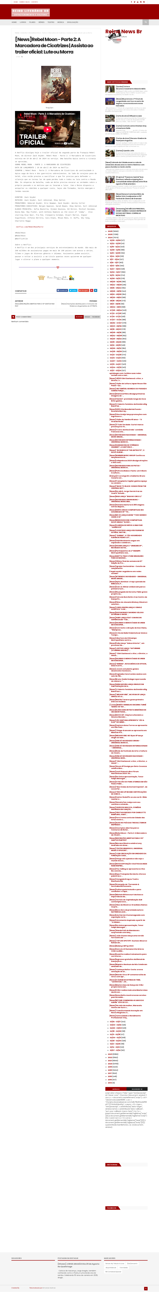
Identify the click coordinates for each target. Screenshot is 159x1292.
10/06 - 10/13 (115, 278)
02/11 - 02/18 (115, 1034)
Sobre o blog (24, 2)
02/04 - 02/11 (115, 1037)
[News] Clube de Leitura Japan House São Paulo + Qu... (128, 384)
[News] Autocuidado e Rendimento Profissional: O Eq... (125, 1017)
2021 (110, 1060)
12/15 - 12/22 (115, 247)
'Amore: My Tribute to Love (114, 1264)
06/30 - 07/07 (116, 323)
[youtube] (137, 2)
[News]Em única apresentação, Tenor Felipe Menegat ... (126, 777)
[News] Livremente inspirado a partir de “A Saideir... (127, 921)
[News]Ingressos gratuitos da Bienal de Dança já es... (127, 960)
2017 (110, 1073)
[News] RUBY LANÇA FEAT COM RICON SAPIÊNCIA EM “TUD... (125, 618)
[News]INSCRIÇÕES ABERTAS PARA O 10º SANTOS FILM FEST (126, 839)
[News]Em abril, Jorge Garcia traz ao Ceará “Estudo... (125, 492)
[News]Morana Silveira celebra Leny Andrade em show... (125, 844)
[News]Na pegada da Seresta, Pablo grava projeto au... (128, 593)
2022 (110, 1057)
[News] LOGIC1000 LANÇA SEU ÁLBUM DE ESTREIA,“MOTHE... (126, 531)
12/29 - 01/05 (115, 240)
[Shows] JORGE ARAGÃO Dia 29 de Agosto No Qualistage (78, 1265)
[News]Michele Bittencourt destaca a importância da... (126, 895)
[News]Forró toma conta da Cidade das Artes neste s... (127, 818)
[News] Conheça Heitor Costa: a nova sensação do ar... (126, 970)
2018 (110, 1070)
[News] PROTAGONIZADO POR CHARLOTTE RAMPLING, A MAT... (127, 813)
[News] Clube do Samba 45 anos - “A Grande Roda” (125, 420)
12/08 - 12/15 (115, 250)
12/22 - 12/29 (115, 243)
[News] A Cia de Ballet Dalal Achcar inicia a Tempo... (128, 634)
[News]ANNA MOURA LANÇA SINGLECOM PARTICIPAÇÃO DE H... (126, 685)
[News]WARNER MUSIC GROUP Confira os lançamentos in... (127, 456)
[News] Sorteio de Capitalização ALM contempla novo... (125, 901)
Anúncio (116, 1089)
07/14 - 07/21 (115, 316)
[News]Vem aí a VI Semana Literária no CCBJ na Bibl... (126, 950)
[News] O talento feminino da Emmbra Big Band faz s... (128, 690)
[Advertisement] (119, 62)
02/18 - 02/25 (115, 1031)
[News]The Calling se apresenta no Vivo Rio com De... (127, 870)
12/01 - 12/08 (115, 253)
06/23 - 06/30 (116, 326)
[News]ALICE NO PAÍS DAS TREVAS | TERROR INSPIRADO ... (127, 824)
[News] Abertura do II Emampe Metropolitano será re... (123, 639)
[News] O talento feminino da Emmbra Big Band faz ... (128, 405)
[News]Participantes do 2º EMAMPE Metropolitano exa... (124, 552)
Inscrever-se (137, 1089)
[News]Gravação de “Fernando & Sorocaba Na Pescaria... (124, 885)
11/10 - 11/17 (114, 262)
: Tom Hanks (123, 1268)
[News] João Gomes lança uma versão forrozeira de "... (126, 937)
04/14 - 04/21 (115, 358)
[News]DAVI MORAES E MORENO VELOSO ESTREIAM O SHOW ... (126, 613)
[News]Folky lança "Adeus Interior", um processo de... (126, 644)
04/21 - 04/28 (116, 355)
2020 (110, 1064)
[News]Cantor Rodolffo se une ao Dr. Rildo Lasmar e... (128, 798)
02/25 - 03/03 (116, 1028)
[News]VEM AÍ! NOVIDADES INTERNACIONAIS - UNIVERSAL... (128, 747)
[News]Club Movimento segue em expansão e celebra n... (124, 541)
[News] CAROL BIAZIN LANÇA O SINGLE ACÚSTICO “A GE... (125, 608)
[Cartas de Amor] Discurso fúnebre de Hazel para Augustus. (131, 139)
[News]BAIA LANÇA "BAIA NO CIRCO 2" (125, 496)
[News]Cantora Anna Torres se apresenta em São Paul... (128, 726)
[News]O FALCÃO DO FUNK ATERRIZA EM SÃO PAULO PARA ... (128, 783)
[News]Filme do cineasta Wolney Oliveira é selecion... (128, 603)
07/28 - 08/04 (116, 310)
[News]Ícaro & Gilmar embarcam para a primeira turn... (127, 588)
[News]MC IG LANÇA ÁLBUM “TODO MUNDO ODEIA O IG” (128, 516)
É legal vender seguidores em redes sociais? (125, 572)
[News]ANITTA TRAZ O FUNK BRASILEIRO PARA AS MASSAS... (126, 557)
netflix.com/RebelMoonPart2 (29, 227)
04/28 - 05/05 (116, 351)
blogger (79, 317)
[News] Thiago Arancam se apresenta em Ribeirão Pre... (128, 731)
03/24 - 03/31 (116, 367)
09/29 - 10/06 (116, 281)
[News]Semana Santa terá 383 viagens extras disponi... (126, 506)
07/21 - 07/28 (115, 313)
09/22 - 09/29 (116, 285)
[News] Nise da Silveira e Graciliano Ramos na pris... (128, 906)
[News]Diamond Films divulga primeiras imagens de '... (127, 395)
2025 (110, 234)
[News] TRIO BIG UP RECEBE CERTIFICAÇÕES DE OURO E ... (128, 793)
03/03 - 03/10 (116, 1025)
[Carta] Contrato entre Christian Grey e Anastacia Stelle (131, 127)
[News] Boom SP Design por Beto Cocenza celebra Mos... (128, 767)
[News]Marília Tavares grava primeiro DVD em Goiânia (126, 700)
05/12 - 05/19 (115, 345)
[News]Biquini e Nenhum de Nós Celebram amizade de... (128, 965)
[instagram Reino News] (141, 2)
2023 (110, 1054)
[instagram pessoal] (144, 2)
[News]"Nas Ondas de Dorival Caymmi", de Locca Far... (128, 788)
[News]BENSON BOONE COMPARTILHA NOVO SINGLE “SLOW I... (125, 521)
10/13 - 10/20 (115, 275)
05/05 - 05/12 (116, 348)
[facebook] (131, 2)
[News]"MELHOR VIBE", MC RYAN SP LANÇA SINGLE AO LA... (127, 695)
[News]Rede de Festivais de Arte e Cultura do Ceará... (128, 752)
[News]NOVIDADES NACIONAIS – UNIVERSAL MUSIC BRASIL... (128, 436)
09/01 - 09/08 (116, 294)
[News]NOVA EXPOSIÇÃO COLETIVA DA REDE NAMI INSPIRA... (128, 865)
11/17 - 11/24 (114, 259)
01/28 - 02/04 (116, 1041)
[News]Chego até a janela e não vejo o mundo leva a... (126, 859)
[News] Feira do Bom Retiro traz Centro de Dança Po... (128, 598)
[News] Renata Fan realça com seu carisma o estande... (124, 803)
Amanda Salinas (49, 1288)
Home (16, 2)
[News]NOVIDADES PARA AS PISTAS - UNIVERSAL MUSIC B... (125, 467)
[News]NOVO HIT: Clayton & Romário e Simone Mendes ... (126, 716)
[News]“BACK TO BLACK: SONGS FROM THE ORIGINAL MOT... (127, 487)
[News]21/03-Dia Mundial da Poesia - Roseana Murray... (125, 410)
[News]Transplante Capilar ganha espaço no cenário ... (128, 482)
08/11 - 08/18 (115, 304)
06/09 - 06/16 (116, 332)
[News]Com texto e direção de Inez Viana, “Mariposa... (128, 629)
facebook (96, 317)
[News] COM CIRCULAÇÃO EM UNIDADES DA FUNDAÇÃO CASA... (127, 854)
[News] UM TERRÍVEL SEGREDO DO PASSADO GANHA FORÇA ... (128, 390)
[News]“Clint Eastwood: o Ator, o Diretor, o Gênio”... (128, 762)
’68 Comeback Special (113, 1272)
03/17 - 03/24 (116, 370)
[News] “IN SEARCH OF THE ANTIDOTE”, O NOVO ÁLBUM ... (126, 451)
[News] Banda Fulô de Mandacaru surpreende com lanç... (124, 931)
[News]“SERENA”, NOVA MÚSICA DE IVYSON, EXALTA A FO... (128, 665)
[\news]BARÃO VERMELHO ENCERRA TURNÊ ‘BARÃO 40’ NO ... (127, 706)
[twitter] (134, 2)
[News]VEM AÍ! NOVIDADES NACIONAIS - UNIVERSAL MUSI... (126, 757)
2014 (110, 1083)
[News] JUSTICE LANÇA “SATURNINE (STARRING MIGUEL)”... (124, 649)
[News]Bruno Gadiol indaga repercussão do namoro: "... (127, 680)
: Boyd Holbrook (110, 1268)
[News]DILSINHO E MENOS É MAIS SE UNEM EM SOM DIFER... (127, 624)
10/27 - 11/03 (115, 269)
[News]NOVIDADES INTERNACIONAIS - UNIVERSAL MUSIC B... (125, 441)
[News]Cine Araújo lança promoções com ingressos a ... (128, 415)
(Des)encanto (132, 1264)
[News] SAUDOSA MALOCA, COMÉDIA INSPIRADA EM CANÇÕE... (125, 808)
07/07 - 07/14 (116, 320)
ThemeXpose (24, 1288)
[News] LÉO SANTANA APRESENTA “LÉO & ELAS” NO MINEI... (126, 721)
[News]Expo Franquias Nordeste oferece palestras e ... (127, 875)
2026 (110, 231)
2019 (110, 1067)
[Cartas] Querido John (125, 150)
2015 (110, 1080)
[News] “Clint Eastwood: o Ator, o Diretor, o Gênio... (128, 654)
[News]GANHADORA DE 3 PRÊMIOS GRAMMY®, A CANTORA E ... (124, 446)
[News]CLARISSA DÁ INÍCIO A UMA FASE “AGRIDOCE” (126, 526)
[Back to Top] (146, 1288)
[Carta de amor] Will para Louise (129, 116)
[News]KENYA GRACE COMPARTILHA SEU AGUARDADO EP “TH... (126, 511)
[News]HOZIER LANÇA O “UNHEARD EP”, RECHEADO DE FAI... (126, 547)
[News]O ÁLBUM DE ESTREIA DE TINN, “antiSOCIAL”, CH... (125, 981)
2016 (110, 1076)
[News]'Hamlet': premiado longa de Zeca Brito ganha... (127, 400)
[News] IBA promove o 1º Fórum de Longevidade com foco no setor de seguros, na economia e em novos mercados (130, 102)
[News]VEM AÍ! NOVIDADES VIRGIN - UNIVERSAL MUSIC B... (124, 742)
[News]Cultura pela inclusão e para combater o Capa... (125, 890)
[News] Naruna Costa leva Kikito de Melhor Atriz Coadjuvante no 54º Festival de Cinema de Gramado (130, 196)
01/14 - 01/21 (115, 1047)
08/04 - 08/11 (115, 307)
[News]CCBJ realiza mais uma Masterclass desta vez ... (128, 991)
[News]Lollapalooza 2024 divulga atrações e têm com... (128, 461)
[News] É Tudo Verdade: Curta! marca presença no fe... (126, 425)
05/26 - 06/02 (116, 339)
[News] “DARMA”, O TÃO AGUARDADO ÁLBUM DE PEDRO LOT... (125, 536)
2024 (110, 237)
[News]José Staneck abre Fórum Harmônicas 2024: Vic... (124, 772)
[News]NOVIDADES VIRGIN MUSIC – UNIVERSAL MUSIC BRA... (124, 500)
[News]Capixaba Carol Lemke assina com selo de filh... (127, 675)
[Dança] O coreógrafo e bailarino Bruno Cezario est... (127, 477)
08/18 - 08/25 (115, 301)
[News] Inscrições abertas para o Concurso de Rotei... (124, 829)
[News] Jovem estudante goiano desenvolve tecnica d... (124, 670)
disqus (87, 317)
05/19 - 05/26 (115, 342)
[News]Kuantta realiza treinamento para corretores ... (127, 955)
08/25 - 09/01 (116, 297)
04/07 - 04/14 (116, 361)
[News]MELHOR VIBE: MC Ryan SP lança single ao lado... (126, 736)
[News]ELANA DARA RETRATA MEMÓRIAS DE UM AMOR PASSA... (127, 711)
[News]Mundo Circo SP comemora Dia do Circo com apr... (127, 975)
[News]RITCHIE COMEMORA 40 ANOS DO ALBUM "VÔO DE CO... (126, 1001)
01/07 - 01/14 (115, 1050)
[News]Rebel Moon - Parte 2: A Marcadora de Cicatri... (128, 834)
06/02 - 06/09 (116, 335)
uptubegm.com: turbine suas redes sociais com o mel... (125, 374)
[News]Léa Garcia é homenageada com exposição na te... (127, 916)
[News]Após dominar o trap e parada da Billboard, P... (127, 583)
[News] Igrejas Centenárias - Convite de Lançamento (127, 567)
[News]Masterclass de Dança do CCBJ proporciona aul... (126, 986)
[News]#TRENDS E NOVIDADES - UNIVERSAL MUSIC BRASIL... (128, 577)
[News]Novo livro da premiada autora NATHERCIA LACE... (126, 911)
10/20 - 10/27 (115, 272)
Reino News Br (123, 31)
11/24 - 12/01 (115, 256)
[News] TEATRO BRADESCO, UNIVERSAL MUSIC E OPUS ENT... (126, 849)
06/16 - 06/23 (115, 329)
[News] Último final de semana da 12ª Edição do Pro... (125, 562)
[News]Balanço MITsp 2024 (121, 946)
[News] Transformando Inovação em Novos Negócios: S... (126, 1011)
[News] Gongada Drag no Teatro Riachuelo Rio (124, 880)
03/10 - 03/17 (115, 1021)
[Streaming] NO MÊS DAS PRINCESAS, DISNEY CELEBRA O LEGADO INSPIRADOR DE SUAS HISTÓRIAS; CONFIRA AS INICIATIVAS (131, 212)
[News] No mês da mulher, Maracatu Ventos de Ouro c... (125, 1006)
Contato (34, 2)
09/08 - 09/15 (116, 291)
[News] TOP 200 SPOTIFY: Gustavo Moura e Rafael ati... (128, 942)
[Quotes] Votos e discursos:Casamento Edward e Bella (130, 87)
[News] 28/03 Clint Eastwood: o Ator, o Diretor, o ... (126, 379)
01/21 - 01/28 (115, 1044)
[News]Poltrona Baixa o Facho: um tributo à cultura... (128, 472)
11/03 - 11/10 (115, 266)
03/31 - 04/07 (116, 364)
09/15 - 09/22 (115, 288)
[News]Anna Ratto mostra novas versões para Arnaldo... (127, 996)
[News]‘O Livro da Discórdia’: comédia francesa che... (126, 431)
